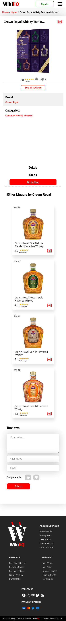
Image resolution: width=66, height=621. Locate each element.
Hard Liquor (47, 579)
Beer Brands (45, 539)
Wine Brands (46, 531)
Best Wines (47, 563)
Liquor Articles (16, 575)
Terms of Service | (25, 618)
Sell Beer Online (16, 571)
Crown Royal (11, 102)
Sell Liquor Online (17, 563)
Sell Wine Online (16, 567)
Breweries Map (47, 543)
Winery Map (45, 535)
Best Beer (46, 567)
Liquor (14, 12)
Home (5, 12)
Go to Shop (33, 182)
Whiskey (28, 115)
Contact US (14, 579)
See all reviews (33, 87)
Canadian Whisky (14, 115)
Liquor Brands (46, 547)
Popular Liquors (49, 571)
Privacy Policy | (10, 618)
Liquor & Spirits (49, 575)
